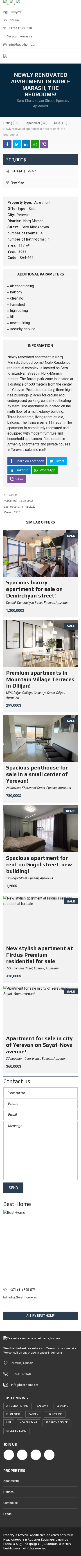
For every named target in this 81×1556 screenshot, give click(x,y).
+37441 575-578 (20, 28)
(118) (60, 123)
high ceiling (55, 1414)
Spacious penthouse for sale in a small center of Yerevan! (37, 774)
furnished (13, 1414)
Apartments (11, 1480)
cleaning (62, 1405)
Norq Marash (33, 221)
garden (33, 1414)
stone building (16, 1430)
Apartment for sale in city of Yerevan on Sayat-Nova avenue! (39, 1045)
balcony (42, 1405)
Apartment (42, 202)
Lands (7, 1514)
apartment (43, 357)
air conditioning (17, 1405)
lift (8, 1422)
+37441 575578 (21, 1374)
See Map (17, 182)
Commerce (10, 1502)
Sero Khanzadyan (36, 227)
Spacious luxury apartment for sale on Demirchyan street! (34, 589)
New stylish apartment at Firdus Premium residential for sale (39, 954)
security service (56, 1422)
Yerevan (23, 215)
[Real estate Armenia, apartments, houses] (3, 56)
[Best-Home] (40, 1247)
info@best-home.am (23, 44)
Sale (32, 208)
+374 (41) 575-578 (24, 171)
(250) (36, 123)
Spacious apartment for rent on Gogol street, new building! (39, 864)
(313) (11, 123)
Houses (8, 1492)
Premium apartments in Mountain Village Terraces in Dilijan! (40, 679)
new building (28, 1422)
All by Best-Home (40, 1316)
